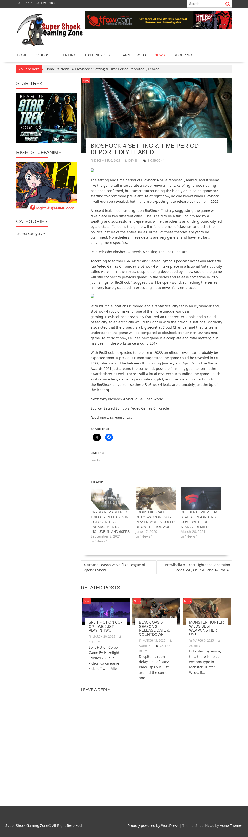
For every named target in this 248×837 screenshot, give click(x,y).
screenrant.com (123, 417)
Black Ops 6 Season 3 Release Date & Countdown (154, 628)
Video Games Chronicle (116, 266)
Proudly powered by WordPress (153, 825)
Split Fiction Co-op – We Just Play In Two (105, 626)
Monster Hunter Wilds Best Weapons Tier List (206, 628)
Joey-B (132, 160)
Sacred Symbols (162, 261)
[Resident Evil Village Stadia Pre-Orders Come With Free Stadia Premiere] (201, 498)
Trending (67, 55)
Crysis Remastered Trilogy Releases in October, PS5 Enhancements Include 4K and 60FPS (110, 522)
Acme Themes (231, 825)
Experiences (97, 55)
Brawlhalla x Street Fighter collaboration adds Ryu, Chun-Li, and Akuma (197, 567)
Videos (42, 55)
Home (22, 55)
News (160, 55)
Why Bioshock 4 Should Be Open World (131, 399)
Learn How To (132, 55)
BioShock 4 (155, 160)
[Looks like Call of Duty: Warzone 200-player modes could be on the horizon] (156, 498)
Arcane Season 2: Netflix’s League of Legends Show (114, 567)
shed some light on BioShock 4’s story (143, 210)
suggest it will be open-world (157, 282)
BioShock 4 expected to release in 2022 (130, 352)
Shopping (183, 55)
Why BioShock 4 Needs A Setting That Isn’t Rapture (146, 251)
